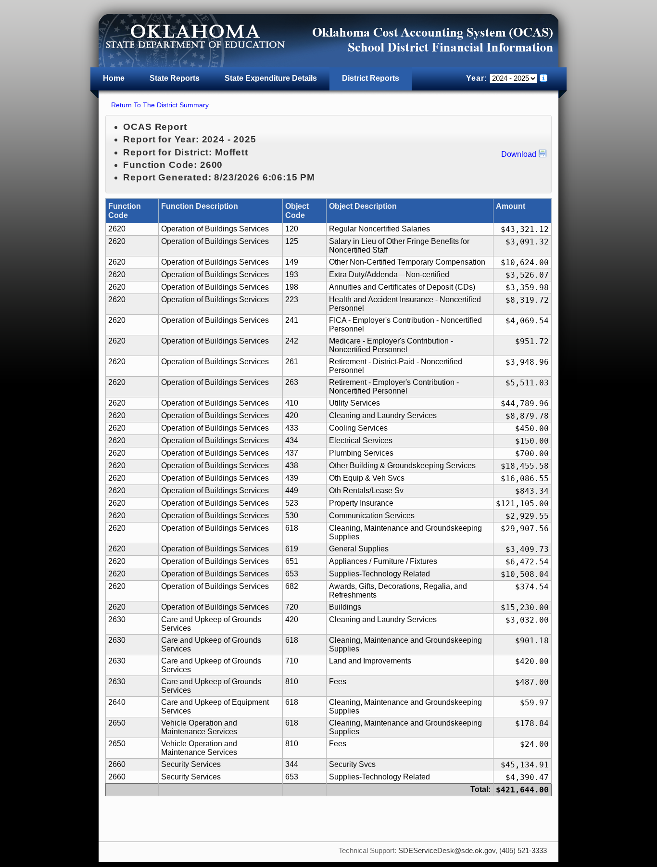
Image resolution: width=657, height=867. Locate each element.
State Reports (175, 78)
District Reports (370, 78)
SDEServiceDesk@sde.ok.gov (446, 850)
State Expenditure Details (271, 78)
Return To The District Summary (160, 105)
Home (114, 78)
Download (518, 154)
